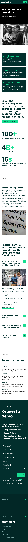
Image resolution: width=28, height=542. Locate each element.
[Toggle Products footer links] (25, 500)
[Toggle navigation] (25, 2)
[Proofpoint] (6, 2)
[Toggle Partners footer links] (25, 504)
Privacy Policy (5, 529)
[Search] (22, 2)
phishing (20, 200)
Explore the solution (8, 307)
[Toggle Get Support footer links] (25, 508)
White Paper (6, 367)
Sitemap (4, 531)
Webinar (4, 374)
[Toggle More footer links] (25, 512)
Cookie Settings (5, 534)
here (4, 484)
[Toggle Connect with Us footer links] (25, 516)
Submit (20, 475)
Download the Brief (9, 121)
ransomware (13, 201)
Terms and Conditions (7, 526)
